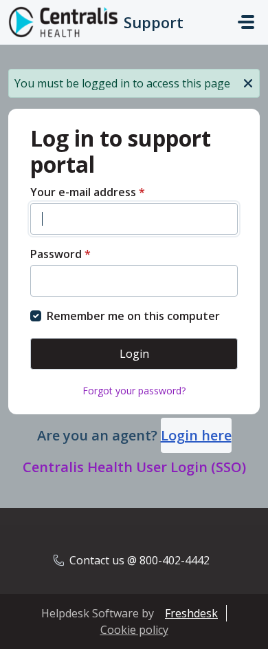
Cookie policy (134, 629)
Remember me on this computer (133, 315)
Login (134, 353)
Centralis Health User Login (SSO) (134, 467)
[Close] (248, 82)
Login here (196, 435)
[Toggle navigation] (246, 22)
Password (60, 254)
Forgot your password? (134, 390)
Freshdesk (191, 613)
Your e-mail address (87, 192)
